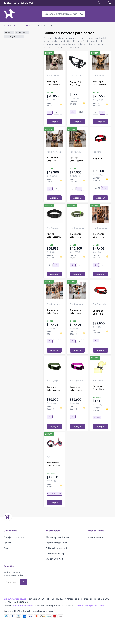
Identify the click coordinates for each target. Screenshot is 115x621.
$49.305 (53, 172)
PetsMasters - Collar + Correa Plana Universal (54, 464)
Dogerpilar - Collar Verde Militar (53, 389)
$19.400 (98, 401)
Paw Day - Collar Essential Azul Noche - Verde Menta (100, 83)
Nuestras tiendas (96, 537)
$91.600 (98, 171)
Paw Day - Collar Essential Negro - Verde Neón (54, 235)
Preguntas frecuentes (56, 542)
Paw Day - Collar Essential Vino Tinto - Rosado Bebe (54, 83)
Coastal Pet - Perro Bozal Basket (76, 84)
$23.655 (53, 96)
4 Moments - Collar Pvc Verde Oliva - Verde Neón (76, 235)
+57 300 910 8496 (22, 605)
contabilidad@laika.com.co (90, 605)
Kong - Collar (99, 158)
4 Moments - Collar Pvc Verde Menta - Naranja (77, 312)
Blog (6, 548)
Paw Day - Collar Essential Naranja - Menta (77, 159)
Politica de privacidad (56, 548)
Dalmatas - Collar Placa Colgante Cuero (100, 388)
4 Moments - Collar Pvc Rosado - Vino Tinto (99, 235)
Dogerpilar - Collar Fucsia (76, 388)
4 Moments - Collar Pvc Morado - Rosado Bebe (53, 159)
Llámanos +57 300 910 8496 (20, 3)
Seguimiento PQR (54, 559)
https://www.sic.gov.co (15, 598)
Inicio (6, 25)
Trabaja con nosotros (14, 537)
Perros (15, 25)
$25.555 (99, 96)
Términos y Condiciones (57, 537)
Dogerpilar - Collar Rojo (98, 312)
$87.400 (75, 95)
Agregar (54, 121)
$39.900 (99, 323)
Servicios (8, 542)
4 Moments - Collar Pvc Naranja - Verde (54, 312)
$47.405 (99, 248)
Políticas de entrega (55, 553)
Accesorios (26, 25)
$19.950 (52, 477)
